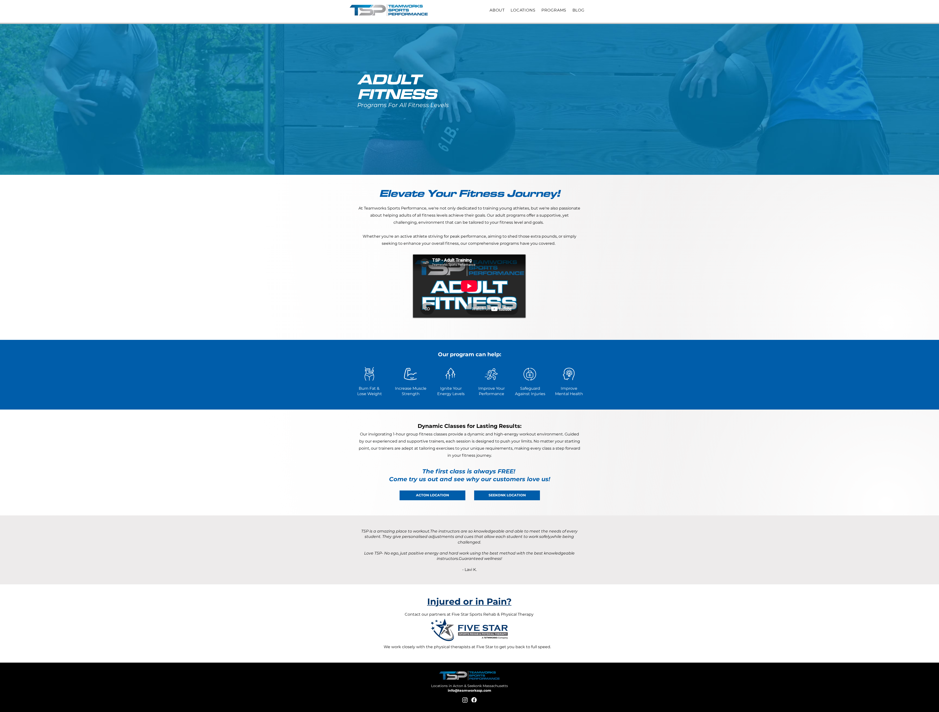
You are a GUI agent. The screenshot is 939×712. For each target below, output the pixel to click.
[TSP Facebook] (474, 699)
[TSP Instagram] (465, 699)
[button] (499, 10)
